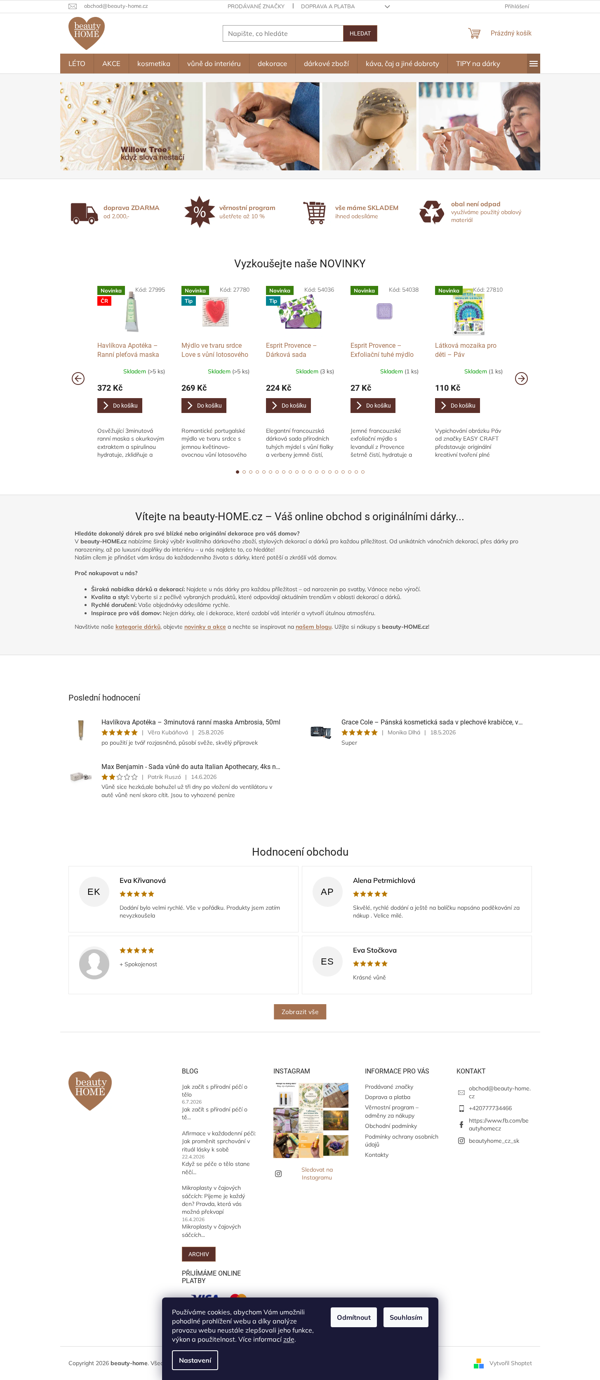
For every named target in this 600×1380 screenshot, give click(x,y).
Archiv (198, 1254)
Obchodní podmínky (391, 1126)
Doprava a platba (328, 6)
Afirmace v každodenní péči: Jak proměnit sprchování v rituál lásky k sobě (219, 1141)
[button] (237, 472)
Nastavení (195, 1360)
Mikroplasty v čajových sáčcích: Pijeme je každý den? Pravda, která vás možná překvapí (213, 1199)
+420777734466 (490, 1108)
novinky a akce (205, 626)
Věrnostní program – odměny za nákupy (392, 1111)
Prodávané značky (256, 6)
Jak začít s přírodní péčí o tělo (214, 1090)
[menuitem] (77, 63)
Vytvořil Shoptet (510, 1362)
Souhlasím (406, 1317)
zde (288, 1339)
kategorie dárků (137, 626)
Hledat (360, 33)
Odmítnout (354, 1317)
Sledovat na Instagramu (317, 1173)
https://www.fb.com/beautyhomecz (499, 1124)
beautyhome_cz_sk (494, 1140)
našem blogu (314, 626)
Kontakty (376, 1154)
